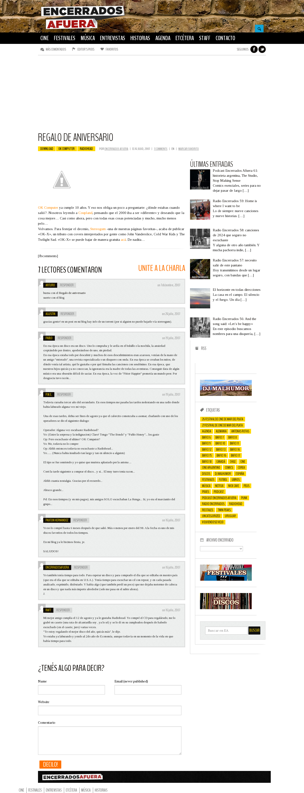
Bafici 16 (221, 455)
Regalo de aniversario (72, 293)
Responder (67, 285)
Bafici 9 (206, 443)
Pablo (49, 338)
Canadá (220, 461)
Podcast (219, 491)
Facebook (254, 49)
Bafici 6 (206, 437)
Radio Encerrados (213, 503)
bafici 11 (234, 443)
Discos (206, 473)
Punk (244, 498)
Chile (233, 461)
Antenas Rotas (240, 431)
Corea (241, 467)
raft (48, 610)
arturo (50, 285)
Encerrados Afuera (116, 149)
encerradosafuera (57, 567)
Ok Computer (66, 148)
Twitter (262, 49)
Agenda (206, 431)
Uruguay (230, 516)
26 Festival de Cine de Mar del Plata (222, 419)
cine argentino (211, 467)
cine (242, 461)
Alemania (221, 431)
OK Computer (48, 207)
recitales (207, 510)
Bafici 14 (235, 449)
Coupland (85, 213)
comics (229, 467)
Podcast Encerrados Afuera (219, 498)
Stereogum (98, 229)
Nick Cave (233, 485)
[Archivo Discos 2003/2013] (226, 608)
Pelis (246, 485)
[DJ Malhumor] (226, 395)
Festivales (208, 479)
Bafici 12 (206, 449)
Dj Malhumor (223, 473)
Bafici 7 (219, 437)
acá (123, 239)
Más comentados (56, 49)
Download (46, 148)
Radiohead (86, 148)
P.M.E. (49, 394)
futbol (223, 479)
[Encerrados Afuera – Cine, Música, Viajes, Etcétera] (82, 29)
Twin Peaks (224, 510)
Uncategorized (211, 516)
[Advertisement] (152, 95)
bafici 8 (232, 437)
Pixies (205, 491)
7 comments (160, 149)
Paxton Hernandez (57, 520)
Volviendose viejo (212, 522)
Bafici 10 (220, 443)
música (206, 485)
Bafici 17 (235, 455)
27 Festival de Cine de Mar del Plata (222, 425)
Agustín (50, 313)
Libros (236, 479)
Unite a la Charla (161, 268)
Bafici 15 (207, 455)
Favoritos (112, 49)
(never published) (131, 681)
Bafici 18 (207, 461)
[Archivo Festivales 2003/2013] (226, 579)
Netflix (219, 485)
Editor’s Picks (85, 49)
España (240, 473)
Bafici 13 (220, 449)
